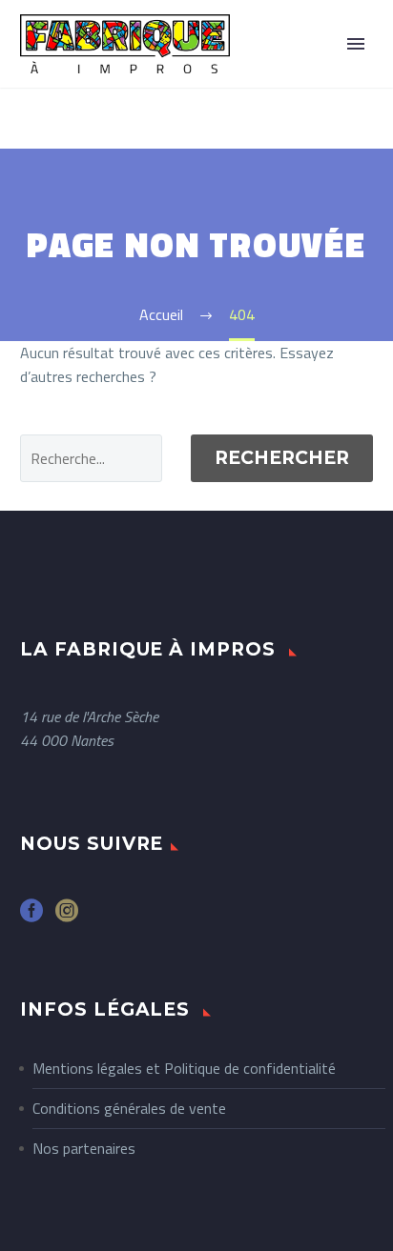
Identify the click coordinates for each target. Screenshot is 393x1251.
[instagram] (66, 917)
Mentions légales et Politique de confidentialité (184, 1068)
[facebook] (31, 917)
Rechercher (282, 458)
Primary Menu (356, 44)
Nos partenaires (83, 1148)
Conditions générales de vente (129, 1108)
